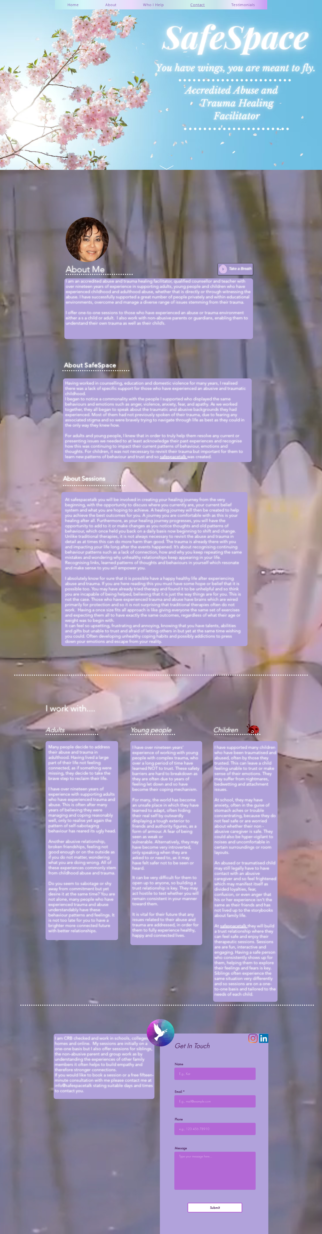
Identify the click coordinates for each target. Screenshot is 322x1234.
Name (179, 1064)
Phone (179, 1119)
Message (181, 1148)
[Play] (223, 269)
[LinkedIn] (263, 1038)
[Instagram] (253, 1038)
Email (178, 1091)
